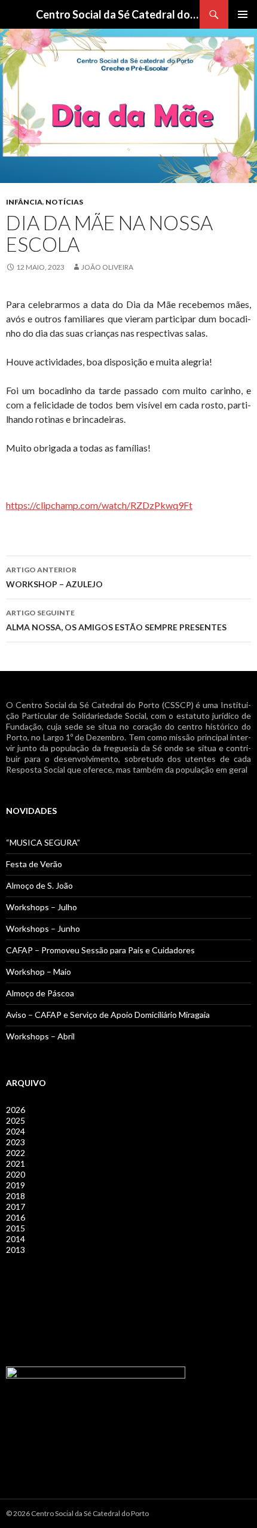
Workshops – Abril (40, 1036)
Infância (24, 201)
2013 (15, 1250)
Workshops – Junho (43, 928)
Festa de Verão (34, 864)
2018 (15, 1196)
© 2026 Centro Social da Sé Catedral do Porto (77, 1513)
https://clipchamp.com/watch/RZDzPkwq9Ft (99, 505)
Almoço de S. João (39, 885)
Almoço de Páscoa (40, 993)
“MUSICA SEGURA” (43, 842)
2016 (15, 1217)
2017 (15, 1206)
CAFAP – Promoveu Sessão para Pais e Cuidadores (100, 950)
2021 (15, 1163)
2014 (15, 1239)
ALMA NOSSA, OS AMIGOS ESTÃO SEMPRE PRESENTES (116, 620)
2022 (15, 1153)
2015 (15, 1228)
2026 (15, 1110)
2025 (15, 1120)
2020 (15, 1174)
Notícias (64, 201)
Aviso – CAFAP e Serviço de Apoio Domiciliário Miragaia (108, 1014)
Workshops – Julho (41, 907)
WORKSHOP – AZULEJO (54, 577)
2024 (15, 1131)
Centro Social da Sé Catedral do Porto (118, 14)
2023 (15, 1142)
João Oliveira (107, 267)
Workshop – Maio (38, 971)
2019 (15, 1185)
